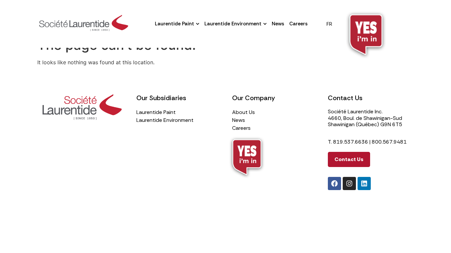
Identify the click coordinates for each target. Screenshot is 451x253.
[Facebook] (334, 183)
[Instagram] (349, 183)
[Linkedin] (364, 183)
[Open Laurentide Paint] (197, 24)
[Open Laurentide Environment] (265, 24)
